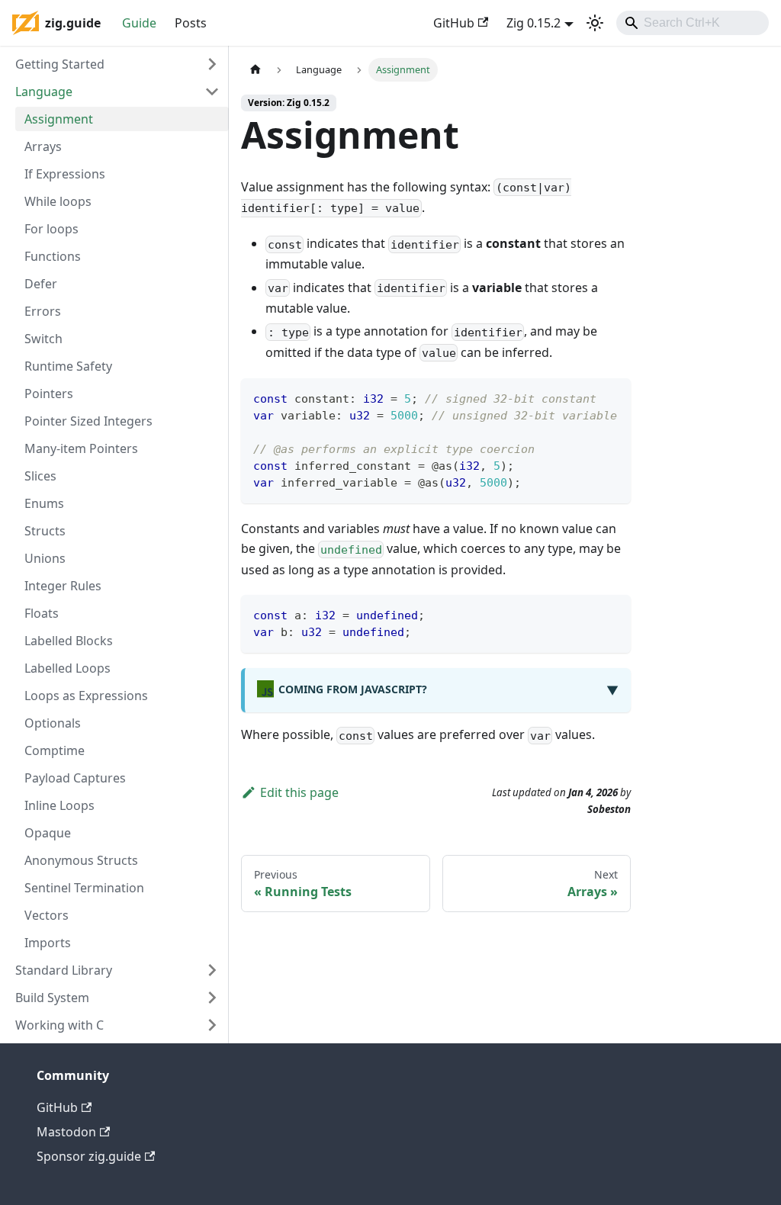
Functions (52, 256)
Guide (139, 22)
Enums (44, 503)
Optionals (52, 723)
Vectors (46, 915)
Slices (40, 476)
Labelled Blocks (68, 640)
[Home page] (255, 70)
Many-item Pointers (81, 448)
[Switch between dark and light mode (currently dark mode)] (595, 23)
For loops (51, 228)
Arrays (43, 146)
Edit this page (299, 792)
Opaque (47, 832)
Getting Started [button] (59, 64)
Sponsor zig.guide (89, 1156)
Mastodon (66, 1131)
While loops (58, 201)
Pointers (48, 393)
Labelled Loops (67, 668)
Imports (47, 942)
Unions (45, 558)
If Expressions (64, 173)
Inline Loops (59, 805)
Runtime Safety (68, 366)
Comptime (54, 750)
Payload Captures (75, 778)
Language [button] (43, 91)
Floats (41, 613)
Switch (43, 338)
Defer (40, 283)
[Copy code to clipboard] (612, 397)
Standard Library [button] (63, 970)
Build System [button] (52, 997)
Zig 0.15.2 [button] (533, 22)
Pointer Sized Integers (88, 421)
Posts (191, 22)
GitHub (453, 22)
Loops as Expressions (86, 695)
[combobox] (692, 23)
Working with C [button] (59, 1025)
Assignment (58, 119)
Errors (42, 311)
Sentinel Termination (84, 887)
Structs (45, 530)
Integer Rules (62, 585)
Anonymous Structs (81, 860)
